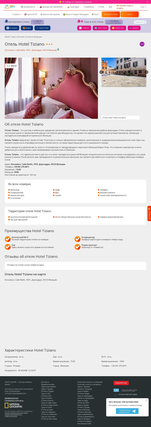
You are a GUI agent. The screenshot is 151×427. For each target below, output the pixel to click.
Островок (13, 28)
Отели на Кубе (83, 403)
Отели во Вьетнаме (49, 419)
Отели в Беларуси (84, 421)
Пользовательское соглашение (90, 382)
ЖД (110, 7)
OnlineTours (119, 28)
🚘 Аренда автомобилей (51, 7)
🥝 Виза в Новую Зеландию (76, 14)
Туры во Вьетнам (48, 416)
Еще (143, 7)
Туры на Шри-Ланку (49, 403)
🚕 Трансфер (73, 7)
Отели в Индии (83, 393)
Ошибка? (149, 213)
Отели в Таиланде (84, 389)
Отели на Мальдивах (85, 398)
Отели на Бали (47, 410)
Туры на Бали (46, 407)
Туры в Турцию (47, 389)
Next (146, 72)
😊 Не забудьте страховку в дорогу (75, 2)
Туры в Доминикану (85, 414)
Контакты (45, 382)
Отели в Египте (47, 400)
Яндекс (28, 28)
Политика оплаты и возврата (89, 384)
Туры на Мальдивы (84, 396)
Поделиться (139, 22)
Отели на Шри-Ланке (49, 405)
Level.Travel (102, 28)
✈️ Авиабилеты (28, 7)
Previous (101, 72)
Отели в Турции (47, 391)
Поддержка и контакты (14, 400)
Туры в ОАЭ (45, 393)
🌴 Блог (95, 14)
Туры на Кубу (82, 400)
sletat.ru (135, 28)
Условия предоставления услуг (13, 414)
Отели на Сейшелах (49, 414)
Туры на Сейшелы (48, 412)
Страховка (89, 7)
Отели (101, 7)
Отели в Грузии (83, 407)
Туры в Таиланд (83, 386)
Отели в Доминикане (85, 416)
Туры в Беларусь (84, 419)
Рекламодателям (84, 423)
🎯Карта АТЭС (30, 14)
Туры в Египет (46, 398)
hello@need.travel (11, 398)
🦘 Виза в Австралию (50, 14)
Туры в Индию (83, 391)
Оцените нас (121, 383)
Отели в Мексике (84, 412)
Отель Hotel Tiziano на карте (114, 117)
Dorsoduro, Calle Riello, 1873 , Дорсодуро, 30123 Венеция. (31, 50)
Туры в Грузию (83, 405)
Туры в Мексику (83, 410)
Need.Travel (43, 28)
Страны (15, 14)
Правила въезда (47, 384)
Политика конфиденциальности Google (16, 413)
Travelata (85, 28)
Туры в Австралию (48, 386)
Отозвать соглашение (11, 416)
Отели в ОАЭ (46, 396)
